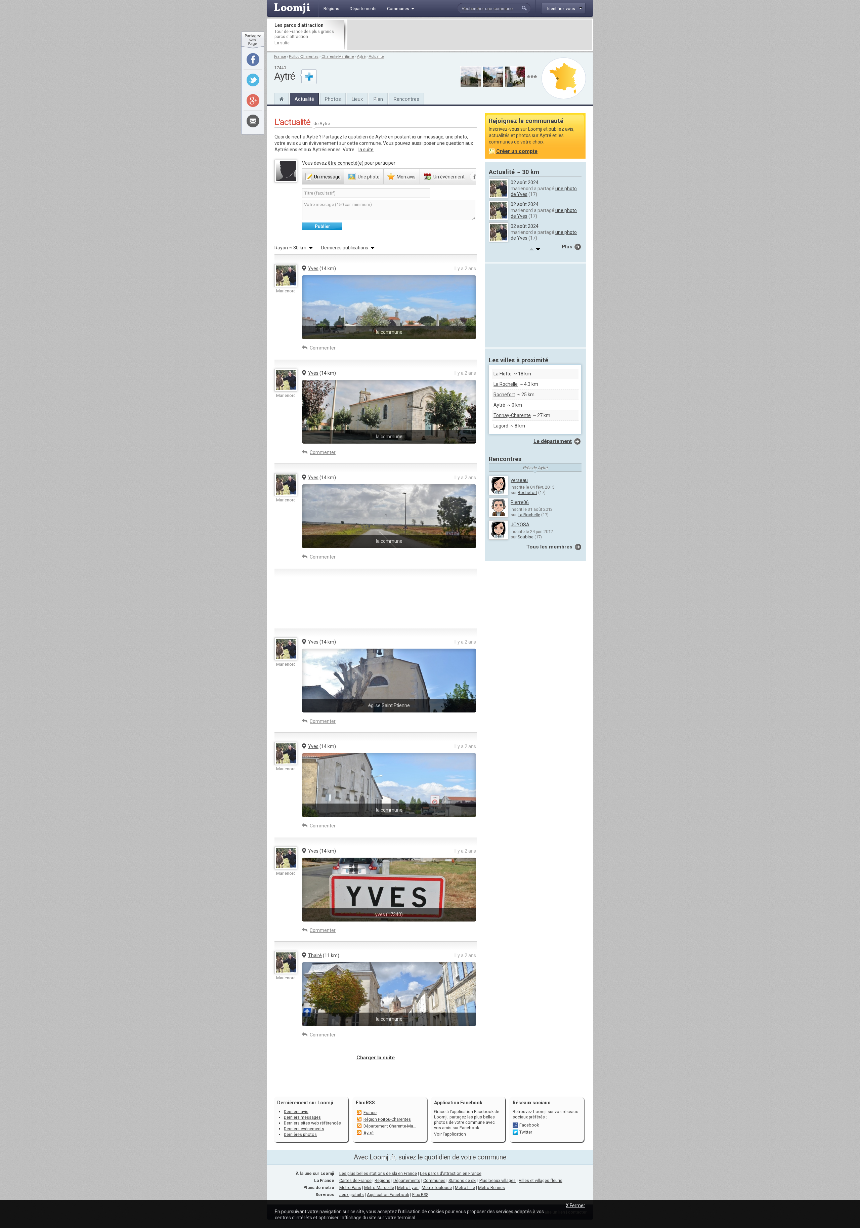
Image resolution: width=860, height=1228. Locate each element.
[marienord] (285, 275)
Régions (382, 1180)
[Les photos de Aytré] (532, 76)
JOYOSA (520, 524)
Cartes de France (355, 1180)
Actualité (376, 56)
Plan (378, 99)
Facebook (529, 1125)
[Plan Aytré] (564, 78)
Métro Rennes (491, 1187)
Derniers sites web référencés (312, 1122)
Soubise (525, 536)
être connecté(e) (345, 163)
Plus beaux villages (497, 1180)
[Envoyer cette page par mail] (253, 121)
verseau (519, 480)
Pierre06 (520, 502)
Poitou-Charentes (303, 56)
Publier (322, 226)
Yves (313, 268)
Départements (406, 1180)
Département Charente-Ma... (389, 1126)
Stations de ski (462, 1180)
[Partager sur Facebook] (253, 59)
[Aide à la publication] (474, 176)
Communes (434, 1180)
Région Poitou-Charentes (387, 1119)
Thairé (315, 955)
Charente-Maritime (337, 56)
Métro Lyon (408, 1187)
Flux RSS (365, 1102)
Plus (567, 247)
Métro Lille (465, 1187)
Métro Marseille (379, 1187)
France (280, 56)
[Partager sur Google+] (253, 100)
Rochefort (504, 394)
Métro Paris (350, 1187)
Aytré (361, 56)
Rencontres (406, 99)
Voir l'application (450, 1134)
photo (369, 176)
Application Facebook (388, 1194)
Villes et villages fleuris (540, 1180)
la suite (366, 149)
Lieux (357, 99)
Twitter (525, 1132)
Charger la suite (375, 1058)
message (327, 176)
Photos (333, 99)
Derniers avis (296, 1111)
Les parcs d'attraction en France (450, 1173)
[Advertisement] (469, 34)
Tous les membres (549, 547)
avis (406, 176)
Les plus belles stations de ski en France (378, 1173)
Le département (552, 441)
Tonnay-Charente (512, 415)
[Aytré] (281, 98)
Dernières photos (300, 1134)
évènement (449, 176)
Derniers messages (302, 1117)
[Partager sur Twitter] (253, 80)
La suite (282, 42)
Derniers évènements (304, 1128)
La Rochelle (505, 384)
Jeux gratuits (351, 1194)
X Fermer (575, 1205)
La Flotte (502, 373)
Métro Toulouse (437, 1187)
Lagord (500, 425)
